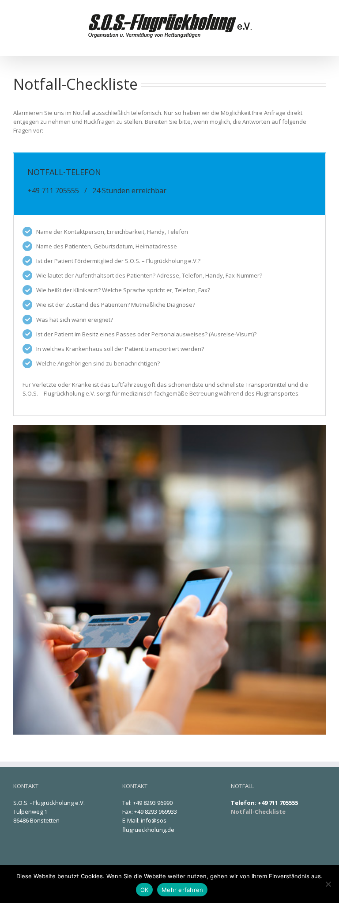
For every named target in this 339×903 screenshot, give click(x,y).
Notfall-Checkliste (258, 811)
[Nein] (328, 884)
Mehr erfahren (182, 889)
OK (144, 889)
